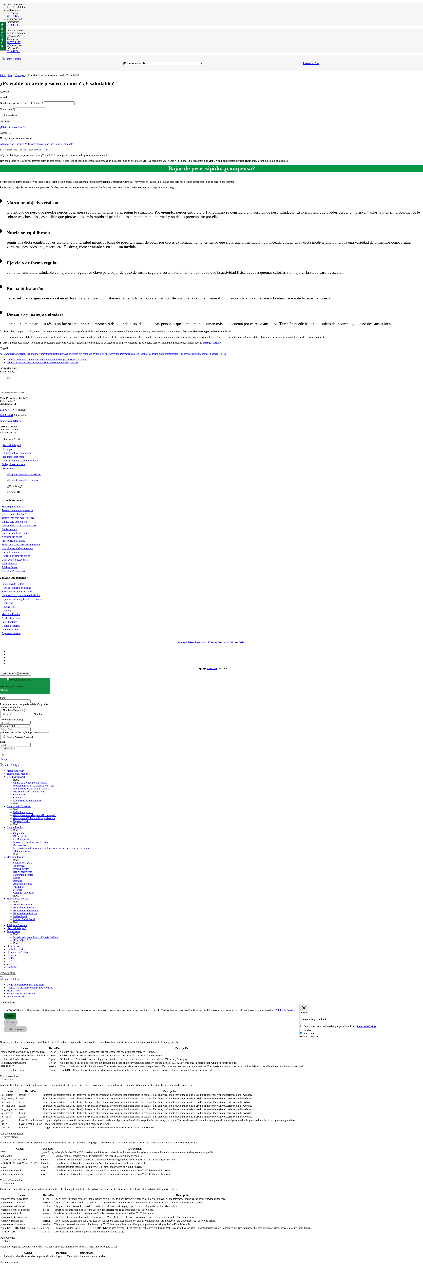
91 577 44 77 (13, 16)
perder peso (220, 353)
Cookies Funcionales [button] (11, 1180)
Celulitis (17, 797)
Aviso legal (182, 642)
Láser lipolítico (9, 622)
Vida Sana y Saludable (61, 144)
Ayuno (67, 353)
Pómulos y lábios (10, 629)
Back (16, 779)
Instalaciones (8, 468)
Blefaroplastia (20, 836)
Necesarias (309, 1033)
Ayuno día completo (81, 353)
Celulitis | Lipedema (23, 892)
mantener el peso (179, 353)
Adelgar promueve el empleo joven (20, 460)
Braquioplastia (20, 845)
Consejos (20, 75)
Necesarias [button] (305, 1030)
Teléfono (11, 719)
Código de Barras (11, 625)
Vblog (10, 964)
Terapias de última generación (17, 510)
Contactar (12, 967)
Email (3, 741)
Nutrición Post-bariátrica (14, 571)
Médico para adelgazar (13, 506)
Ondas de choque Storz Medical (30, 782)
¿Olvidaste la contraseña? (13, 127)
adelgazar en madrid (28, 353)
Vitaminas (18, 886)
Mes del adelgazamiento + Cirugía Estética (35, 937)
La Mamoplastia (21, 839)
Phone (3, 697)
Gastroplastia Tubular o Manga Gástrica (34, 818)
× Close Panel (8, 973)
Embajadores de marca (13, 464)
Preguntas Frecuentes (13, 456)
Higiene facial (9, 606)
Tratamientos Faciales (18, 898)
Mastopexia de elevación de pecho (31, 842)
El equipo (7, 449)
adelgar (4, 353)
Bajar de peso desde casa (15, 559)
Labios (16, 877)
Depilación (7, 603)
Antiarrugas (19, 865)
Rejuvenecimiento (11, 633)
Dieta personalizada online (15, 533)
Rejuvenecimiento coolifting (16, 587)
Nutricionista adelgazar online (17, 548)
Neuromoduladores (23, 874)
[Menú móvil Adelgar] (420, 63)
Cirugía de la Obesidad (19, 806)
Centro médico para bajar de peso (19, 525)
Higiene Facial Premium (25, 910)
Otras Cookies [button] (7, 1237)
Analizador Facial (22, 904)
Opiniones (12, 955)
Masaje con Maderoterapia (27, 800)
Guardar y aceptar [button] (9, 1262)
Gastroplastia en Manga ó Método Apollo (34, 815)
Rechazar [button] (10, 1022)
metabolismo (195, 353)
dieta (168, 353)
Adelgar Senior (10, 567)
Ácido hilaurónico (11, 618)
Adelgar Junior (9, 563)
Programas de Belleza (13, 584)
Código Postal (7, 726)
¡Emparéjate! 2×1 (22, 940)
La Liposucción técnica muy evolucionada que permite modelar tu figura (51, 848)
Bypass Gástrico (21, 821)
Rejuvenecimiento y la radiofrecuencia (22, 599)
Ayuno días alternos (102, 353)
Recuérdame (10, 115)
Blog (10, 75)
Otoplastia (18, 833)
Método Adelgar (15, 770)
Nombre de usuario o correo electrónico (21, 103)
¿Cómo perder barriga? (14, 514)
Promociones (13, 931)
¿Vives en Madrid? (16, 996)
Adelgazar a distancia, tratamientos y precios (30, 987)
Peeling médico (21, 868)
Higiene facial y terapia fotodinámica (21, 595)
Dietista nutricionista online (16, 555)
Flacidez (17, 889)
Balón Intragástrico (23, 812)
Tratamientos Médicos (18, 773)
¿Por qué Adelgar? (11, 445)
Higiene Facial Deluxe (25, 913)
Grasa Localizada (16, 776)
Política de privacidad (197, 642)
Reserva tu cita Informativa (21, 993)
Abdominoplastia (22, 851)
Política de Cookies (238, 642)
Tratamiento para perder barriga (18, 517)
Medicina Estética (11, 614)
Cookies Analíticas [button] (9, 1076)
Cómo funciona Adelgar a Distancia (25, 984)
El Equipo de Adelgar (18, 952)
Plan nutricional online (13, 540)
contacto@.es (11, 421)
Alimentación (7, 144)
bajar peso (137, 353)
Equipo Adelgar (44, 149)
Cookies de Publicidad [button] (11, 1133)
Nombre (38, 714)
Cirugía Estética (15, 827)
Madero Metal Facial (24, 919)
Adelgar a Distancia (17, 925)
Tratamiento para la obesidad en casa (21, 544)
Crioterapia (7, 610)
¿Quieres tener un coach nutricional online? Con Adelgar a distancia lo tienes (47, 359)
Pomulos (17, 880)
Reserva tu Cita (311, 63)
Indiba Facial (20, 916)
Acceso (5, 121)
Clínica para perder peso (14, 521)
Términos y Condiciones (218, 642)
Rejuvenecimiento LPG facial (17, 591)
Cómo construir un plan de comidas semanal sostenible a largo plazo (42, 362)
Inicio (3, 75)
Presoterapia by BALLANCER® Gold (33, 785)
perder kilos (208, 353)
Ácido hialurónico (22, 883)
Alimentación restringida (51, 353)
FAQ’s (10, 958)
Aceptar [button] (10, 1016)
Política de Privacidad (24, 737)
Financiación (13, 946)
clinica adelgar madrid (154, 353)
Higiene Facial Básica (24, 907)
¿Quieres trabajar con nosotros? (18, 453)
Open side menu (9, 368)
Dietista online (9, 529)
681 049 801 (13, 24)
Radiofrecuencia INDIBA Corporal (31, 788)
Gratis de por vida (16, 949)
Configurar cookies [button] (15, 1029)
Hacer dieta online (11, 552)
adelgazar (13, 353)
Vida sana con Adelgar (37, 144)
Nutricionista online (12, 536)
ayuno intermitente (122, 353)
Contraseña (7, 109)
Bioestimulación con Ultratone (29, 791)
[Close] (11, 92)
